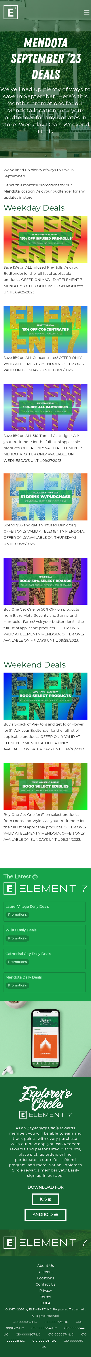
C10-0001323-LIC (56, 1322)
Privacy (45, 1290)
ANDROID (43, 1215)
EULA (45, 1303)
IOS (44, 1199)
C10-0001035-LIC (25, 1322)
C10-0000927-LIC (28, 1334)
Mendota (12, 191)
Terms (45, 1297)
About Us (45, 1266)
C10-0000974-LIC (61, 1334)
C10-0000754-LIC (44, 1328)
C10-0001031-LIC (44, 1340)
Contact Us (45, 1284)
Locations (45, 1278)
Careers (45, 1272)
